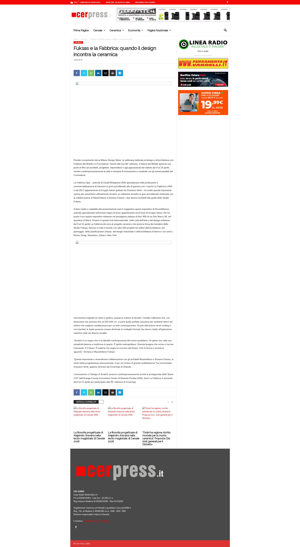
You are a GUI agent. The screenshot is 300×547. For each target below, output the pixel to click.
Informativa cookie (145, 2)
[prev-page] (168, 402)
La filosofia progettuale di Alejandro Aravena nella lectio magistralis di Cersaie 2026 (89, 437)
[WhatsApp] (91, 73)
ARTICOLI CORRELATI (86, 402)
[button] (225, 30)
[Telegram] (120, 73)
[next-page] (172, 402)
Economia (134, 30)
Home (76, 39)
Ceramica (115, 30)
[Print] (113, 73)
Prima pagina (81, 30)
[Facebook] (227, 2)
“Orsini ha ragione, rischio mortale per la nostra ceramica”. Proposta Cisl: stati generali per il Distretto (156, 438)
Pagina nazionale (158, 30)
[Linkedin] (98, 73)
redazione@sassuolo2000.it (96, 521)
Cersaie (97, 30)
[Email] (105, 73)
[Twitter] (84, 73)
